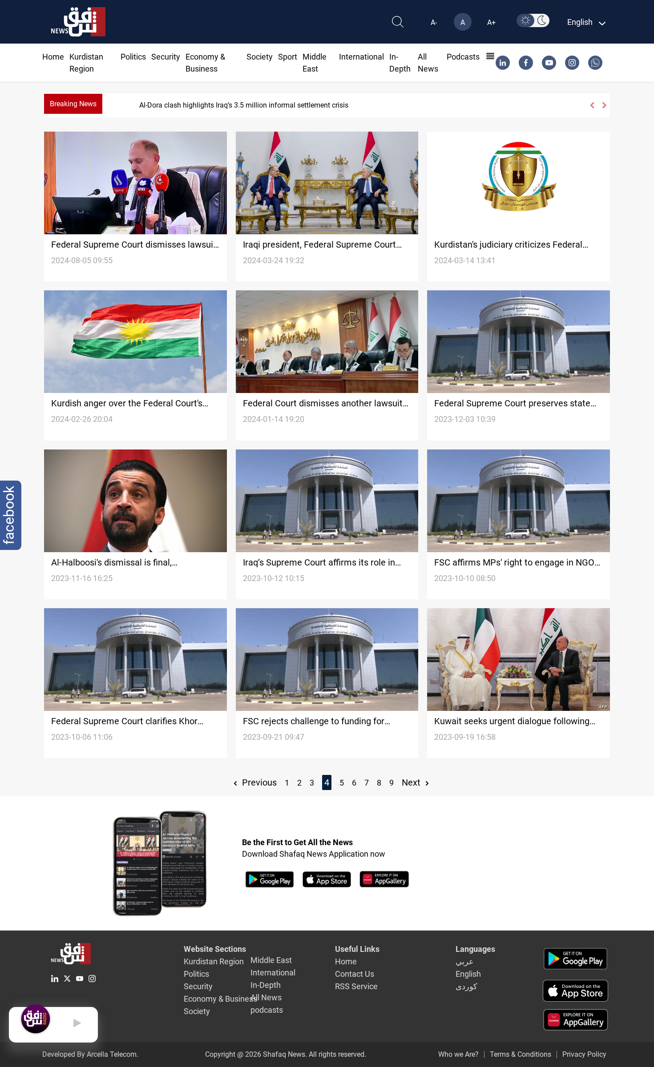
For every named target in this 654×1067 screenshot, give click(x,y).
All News (266, 997)
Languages (475, 949)
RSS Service (356, 986)
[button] (591, 105)
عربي (465, 961)
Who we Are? (458, 1054)
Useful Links (357, 949)
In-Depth (265, 985)
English (468, 974)
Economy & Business (220, 998)
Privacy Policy (584, 1054)
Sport (287, 56)
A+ (491, 22)
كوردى (466, 986)
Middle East (271, 960)
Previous (258, 782)
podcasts (463, 56)
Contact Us (354, 974)
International (361, 56)
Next (412, 782)
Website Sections (215, 949)
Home (53, 56)
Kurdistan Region (214, 961)
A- (434, 22)
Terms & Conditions (520, 1054)
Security (165, 56)
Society (259, 56)
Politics (133, 56)
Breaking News (73, 104)
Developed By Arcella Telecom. (90, 1054)
